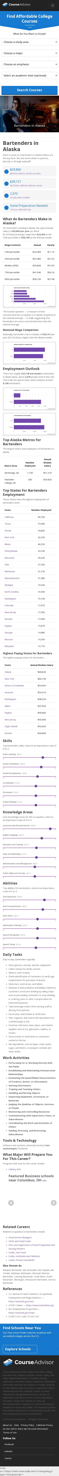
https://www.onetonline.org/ (40, 1305)
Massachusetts (12, 578)
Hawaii (8, 671)
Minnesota (10, 571)
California (9, 517)
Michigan (9, 585)
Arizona (8, 733)
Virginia (8, 625)
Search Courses (29, 90)
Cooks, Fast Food (17, 1252)
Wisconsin (9, 557)
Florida (8, 530)
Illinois (8, 544)
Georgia (8, 632)
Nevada (8, 618)
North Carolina (12, 591)
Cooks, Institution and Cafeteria (24, 1256)
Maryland (9, 646)
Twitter (8, 1458)
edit (44, 1180)
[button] (11, 1202)
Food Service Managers (20, 1237)
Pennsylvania (11, 550)
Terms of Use (10, 1432)
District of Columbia (14, 685)
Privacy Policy (27, 1425)
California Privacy (44, 1425)
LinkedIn (8, 1451)
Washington (10, 598)
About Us (7, 1425)
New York (9, 537)
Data (16, 1425)
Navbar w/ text (16, 5)
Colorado (9, 605)
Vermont (9, 692)
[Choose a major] (29, 53)
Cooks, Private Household (21, 1260)
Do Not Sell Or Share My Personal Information (25, 1428)
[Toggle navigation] (53, 5)
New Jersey (10, 612)
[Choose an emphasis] (29, 64)
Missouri (9, 639)
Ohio (7, 564)
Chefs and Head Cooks (20, 1241)
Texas (8, 523)
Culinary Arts (15, 1169)
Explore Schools (18, 1349)
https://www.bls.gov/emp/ (22, 1312)
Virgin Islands (11, 726)
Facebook (9, 1444)
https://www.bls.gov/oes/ (21, 1301)
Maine (7, 706)
